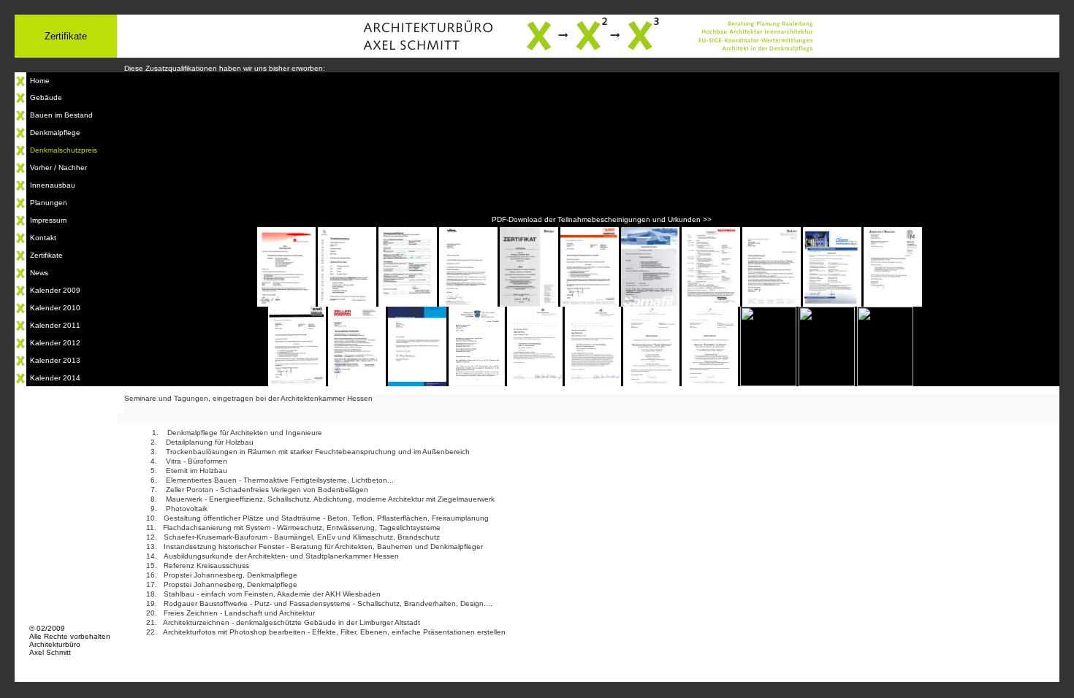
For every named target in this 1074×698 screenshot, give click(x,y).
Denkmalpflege (55, 133)
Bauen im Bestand (61, 115)
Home (40, 81)
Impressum (48, 220)
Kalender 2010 (55, 308)
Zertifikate (46, 255)
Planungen (48, 203)
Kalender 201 (53, 325)
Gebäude (46, 97)
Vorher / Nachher (58, 168)
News (39, 273)
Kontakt (43, 238)
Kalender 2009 (55, 290)
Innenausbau (52, 185)
